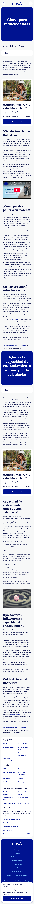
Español (6, 881)
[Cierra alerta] (30, 884)
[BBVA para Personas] (17, 3)
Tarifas (17, 868)
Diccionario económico (10, 826)
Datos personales (17, 857)
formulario (10, 816)
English (20, 881)
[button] (3, 4)
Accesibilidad (7, 830)
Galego (27, 881)
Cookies (17, 853)
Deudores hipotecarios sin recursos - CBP (16, 834)
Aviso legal (17, 850)
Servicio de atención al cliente (17, 875)
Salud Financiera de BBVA (18, 714)
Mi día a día (15, 320)
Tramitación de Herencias (11, 819)
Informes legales (17, 860)
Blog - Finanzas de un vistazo (12, 823)
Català (14, 881)
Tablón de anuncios (17, 871)
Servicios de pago (17, 864)
